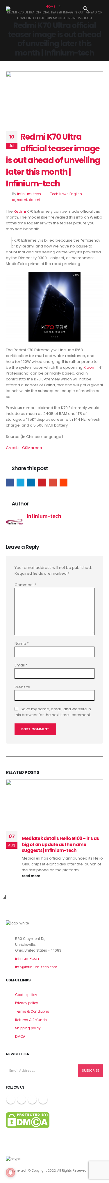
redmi (22, 200)
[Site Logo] (20, 8)
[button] (86, 9)
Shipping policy (28, 1028)
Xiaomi (90, 367)
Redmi (20, 211)
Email (53, 482)
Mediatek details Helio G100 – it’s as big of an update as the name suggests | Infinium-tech (60, 844)
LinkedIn (31, 482)
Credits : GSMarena (24, 448)
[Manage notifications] (10, 1172)
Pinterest (42, 482)
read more (31, 876)
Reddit (63, 482)
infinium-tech (29, 194)
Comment (25, 585)
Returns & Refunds (31, 1020)
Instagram (32, 1099)
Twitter (20, 482)
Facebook (10, 482)
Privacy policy (26, 1003)
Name (22, 643)
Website (22, 687)
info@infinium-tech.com (36, 967)
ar (13, 200)
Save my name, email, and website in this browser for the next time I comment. (53, 712)
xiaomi (34, 200)
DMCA (20, 1036)
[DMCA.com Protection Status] (27, 1120)
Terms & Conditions (32, 1011)
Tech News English (66, 194)
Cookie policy (26, 995)
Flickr (43, 1099)
